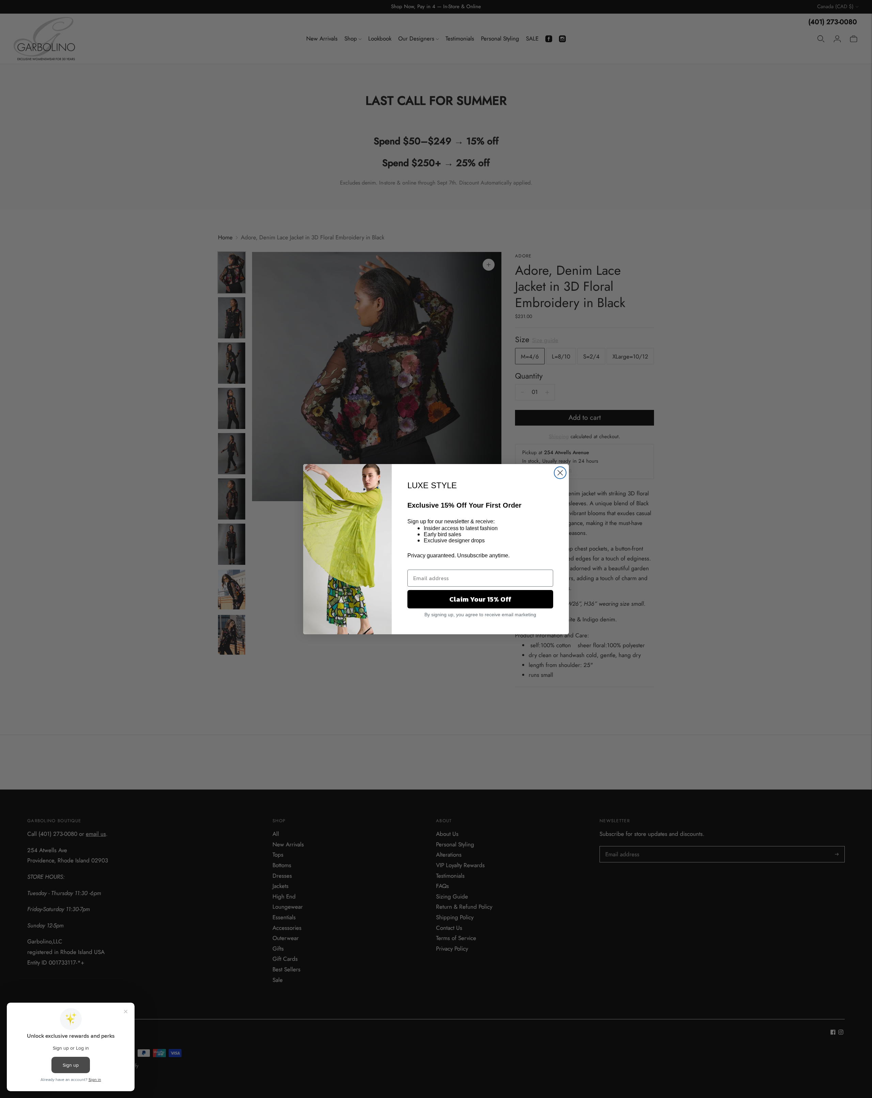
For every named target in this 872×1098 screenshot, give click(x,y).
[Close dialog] (560, 473)
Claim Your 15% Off (480, 599)
